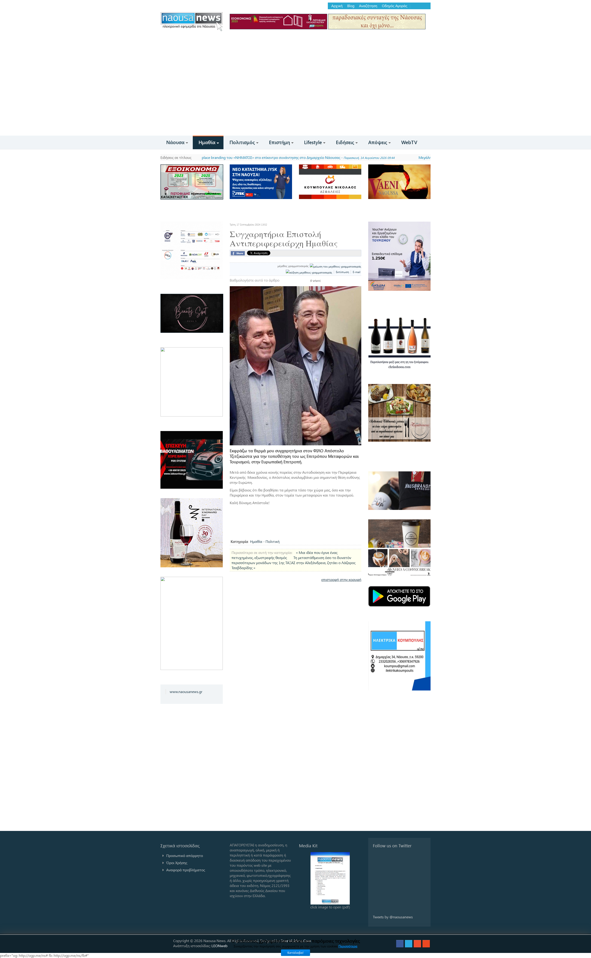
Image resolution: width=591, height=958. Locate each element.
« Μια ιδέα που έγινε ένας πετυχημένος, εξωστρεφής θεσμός (285, 555)
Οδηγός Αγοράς (394, 5)
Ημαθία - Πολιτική (265, 541)
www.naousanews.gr (186, 691)
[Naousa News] (191, 21)
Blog (350, 5)
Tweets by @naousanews (393, 916)
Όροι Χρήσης (176, 862)
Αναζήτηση (368, 5)
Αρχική (337, 5)
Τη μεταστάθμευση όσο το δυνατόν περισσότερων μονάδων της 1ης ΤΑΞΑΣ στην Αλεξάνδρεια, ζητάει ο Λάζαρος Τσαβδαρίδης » (294, 562)
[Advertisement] (295, 101)
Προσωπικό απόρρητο (184, 855)
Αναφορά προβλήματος (185, 869)
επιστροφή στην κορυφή (341, 579)
